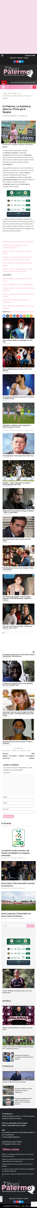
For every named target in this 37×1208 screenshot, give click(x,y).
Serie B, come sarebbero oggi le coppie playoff (18, 241)
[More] (31, 315)
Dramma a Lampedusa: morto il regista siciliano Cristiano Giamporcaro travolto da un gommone (23, 1101)
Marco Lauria (17, 1144)
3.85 (15, 209)
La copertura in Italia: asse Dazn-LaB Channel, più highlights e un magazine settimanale (15, 853)
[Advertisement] (18, 35)
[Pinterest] (17, 315)
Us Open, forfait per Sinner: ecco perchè (14, 1082)
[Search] (31, 87)
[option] (18, 982)
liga (18, 750)
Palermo (28, 750)
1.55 (12, 200)
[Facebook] (4, 315)
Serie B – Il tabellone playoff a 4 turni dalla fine (18, 284)
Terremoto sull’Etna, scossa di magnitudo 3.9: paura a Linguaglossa (23, 1090)
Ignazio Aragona (17, 1142)
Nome (5, 797)
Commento (7, 773)
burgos (8, 750)
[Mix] (24, 315)
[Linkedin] (14, 315)
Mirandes (22, 750)
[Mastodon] (21, 315)
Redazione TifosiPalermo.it (11, 115)
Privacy (1, 1200)
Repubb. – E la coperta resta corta (10, 756)
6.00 (19, 200)
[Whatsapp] (27, 315)
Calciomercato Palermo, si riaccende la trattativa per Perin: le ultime (24, 1057)
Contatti (25, 58)
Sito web (5, 809)
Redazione (13, 58)
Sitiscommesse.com (18, 961)
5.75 (19, 209)
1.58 (12, 209)
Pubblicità (20, 58)
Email (5, 803)
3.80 (15, 200)
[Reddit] (10, 315)
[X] (7, 315)
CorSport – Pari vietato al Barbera (26, 756)
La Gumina (13, 750)
